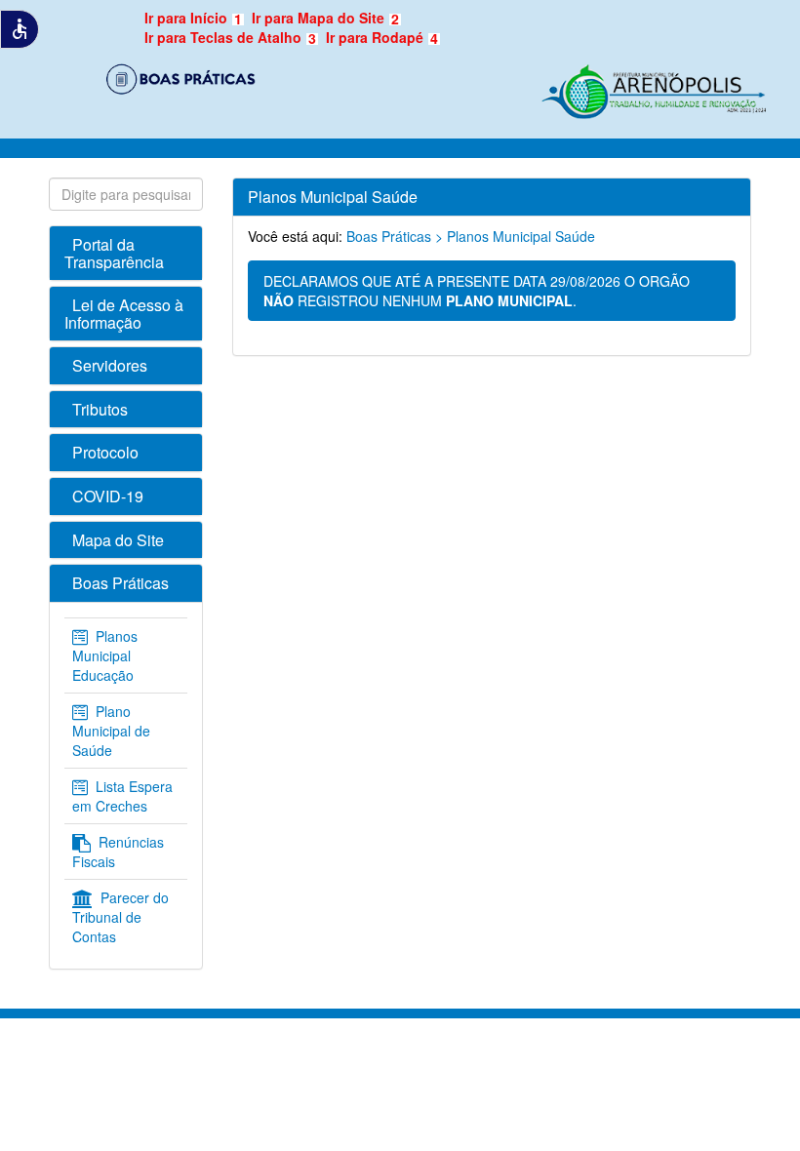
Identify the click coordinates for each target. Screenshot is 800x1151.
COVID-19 (107, 496)
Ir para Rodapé (382, 37)
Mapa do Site (118, 540)
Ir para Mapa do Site (325, 17)
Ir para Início (193, 17)
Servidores (109, 365)
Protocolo (105, 452)
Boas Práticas (120, 583)
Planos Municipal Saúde (521, 236)
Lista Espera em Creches (122, 795)
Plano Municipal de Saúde (111, 730)
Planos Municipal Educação (105, 655)
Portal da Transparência (114, 253)
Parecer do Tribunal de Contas (120, 917)
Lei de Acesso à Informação (123, 314)
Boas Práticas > (394, 236)
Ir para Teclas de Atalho (230, 37)
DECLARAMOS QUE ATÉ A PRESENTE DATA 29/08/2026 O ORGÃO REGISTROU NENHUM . (476, 290)
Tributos (100, 409)
